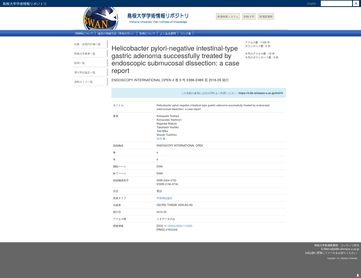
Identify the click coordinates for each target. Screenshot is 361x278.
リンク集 (185, 33)
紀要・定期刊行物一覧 (87, 44)
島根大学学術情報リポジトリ (25, 3)
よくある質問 (168, 33)
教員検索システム (227, 16)
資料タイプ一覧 (83, 82)
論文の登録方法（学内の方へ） (116, 33)
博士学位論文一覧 (84, 72)
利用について (147, 33)
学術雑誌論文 (164, 198)
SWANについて (84, 33)
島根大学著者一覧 (84, 53)
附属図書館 (266, 16)
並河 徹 (161, 138)
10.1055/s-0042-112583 (178, 226)
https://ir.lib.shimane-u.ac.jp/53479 (261, 93)
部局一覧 (79, 63)
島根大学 (249, 16)
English (311, 3)
